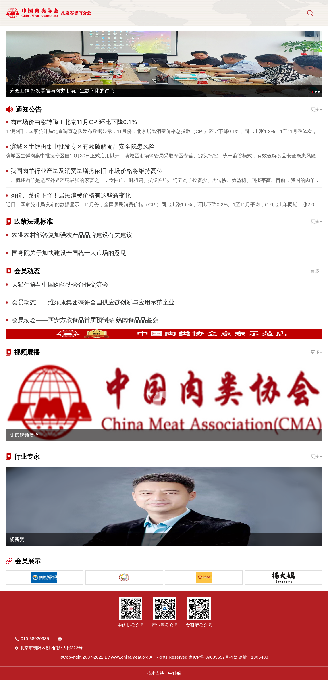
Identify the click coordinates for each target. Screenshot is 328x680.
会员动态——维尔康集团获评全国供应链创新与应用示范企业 (93, 302)
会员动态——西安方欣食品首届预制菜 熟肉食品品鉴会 (85, 319)
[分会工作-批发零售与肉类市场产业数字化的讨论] (164, 64)
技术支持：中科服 (164, 673)
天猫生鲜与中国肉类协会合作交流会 (60, 284)
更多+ (316, 109)
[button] (312, 92)
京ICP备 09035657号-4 (211, 657)
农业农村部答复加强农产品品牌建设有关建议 (72, 234)
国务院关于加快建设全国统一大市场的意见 (69, 252)
